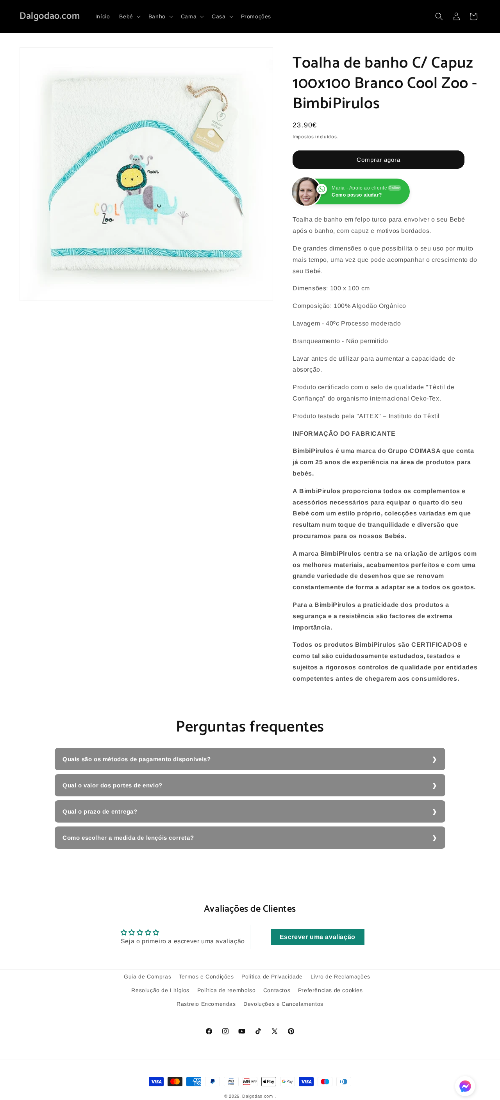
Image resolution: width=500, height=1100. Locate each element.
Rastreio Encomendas (206, 1004)
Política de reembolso (226, 990)
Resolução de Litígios (160, 990)
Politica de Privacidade (272, 976)
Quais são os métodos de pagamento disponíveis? (136, 759)
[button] (128, 16)
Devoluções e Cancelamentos (283, 1004)
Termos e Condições (206, 976)
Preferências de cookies (330, 990)
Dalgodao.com (257, 1096)
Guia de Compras (147, 976)
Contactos (276, 990)
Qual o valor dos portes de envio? (112, 785)
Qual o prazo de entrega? (99, 811)
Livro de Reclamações (340, 976)
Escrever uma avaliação (317, 937)
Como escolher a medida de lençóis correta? (128, 837)
